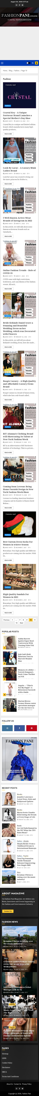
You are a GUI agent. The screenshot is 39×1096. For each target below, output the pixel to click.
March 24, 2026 (21, 1038)
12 (16, 623)
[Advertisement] (19, 43)
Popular (25, 856)
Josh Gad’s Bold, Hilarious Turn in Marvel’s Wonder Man (25, 657)
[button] (2, 63)
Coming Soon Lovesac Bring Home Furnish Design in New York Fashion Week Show (18, 489)
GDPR (4, 1058)
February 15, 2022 (21, 495)
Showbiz (19, 794)
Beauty (19, 825)
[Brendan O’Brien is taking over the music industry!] (9, 877)
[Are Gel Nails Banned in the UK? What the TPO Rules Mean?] (9, 830)
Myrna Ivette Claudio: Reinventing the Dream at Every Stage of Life (26, 814)
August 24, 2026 (24, 804)
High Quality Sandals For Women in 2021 (16, 595)
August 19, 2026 (24, 835)
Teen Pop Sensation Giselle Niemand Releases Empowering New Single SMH (26, 861)
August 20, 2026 (24, 820)
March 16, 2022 (21, 174)
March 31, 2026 (21, 1015)
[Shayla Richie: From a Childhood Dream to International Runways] (9, 846)
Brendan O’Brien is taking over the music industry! (26, 877)
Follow (36, 62)
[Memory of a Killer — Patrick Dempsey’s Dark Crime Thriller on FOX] (10, 674)
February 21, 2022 (21, 390)
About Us (10, 1084)
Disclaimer (6, 1067)
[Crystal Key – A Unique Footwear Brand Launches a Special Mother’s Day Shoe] (19, 95)
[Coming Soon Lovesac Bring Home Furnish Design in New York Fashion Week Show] (19, 469)
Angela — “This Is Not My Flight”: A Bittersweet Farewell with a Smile (26, 688)
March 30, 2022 (21, 121)
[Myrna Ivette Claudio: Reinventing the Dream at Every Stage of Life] (9, 814)
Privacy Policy (26, 1084)
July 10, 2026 (23, 868)
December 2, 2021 (21, 600)
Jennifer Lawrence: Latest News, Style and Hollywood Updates (26, 799)
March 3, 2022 (20, 223)
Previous (7, 620)
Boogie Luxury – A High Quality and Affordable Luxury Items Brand (19, 384)
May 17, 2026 (20, 992)
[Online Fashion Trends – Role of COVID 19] (19, 253)
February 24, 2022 (21, 337)
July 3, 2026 (22, 882)
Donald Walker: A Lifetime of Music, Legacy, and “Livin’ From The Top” (19, 1010)
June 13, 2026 (20, 969)
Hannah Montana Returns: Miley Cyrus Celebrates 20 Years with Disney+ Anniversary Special (19, 1033)
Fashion (7, 106)
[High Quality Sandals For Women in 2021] (19, 577)
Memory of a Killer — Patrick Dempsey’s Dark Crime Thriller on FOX (27, 673)
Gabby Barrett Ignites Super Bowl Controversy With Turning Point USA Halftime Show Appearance (26, 644)
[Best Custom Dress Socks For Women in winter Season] (19, 524)
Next (21, 623)
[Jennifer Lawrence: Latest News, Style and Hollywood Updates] (9, 799)
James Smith (8, 121)
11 (35, 620)
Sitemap (5, 1054)
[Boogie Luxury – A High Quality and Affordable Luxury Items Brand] (19, 364)
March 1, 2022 (20, 276)
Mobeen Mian (9, 992)
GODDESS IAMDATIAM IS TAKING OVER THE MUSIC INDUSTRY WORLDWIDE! (19, 964)
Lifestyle (26, 841)
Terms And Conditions (10, 1076)
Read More (8, 134)
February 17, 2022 (21, 442)
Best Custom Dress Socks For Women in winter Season (18, 543)
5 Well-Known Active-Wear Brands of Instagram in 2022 (17, 219)
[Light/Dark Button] (28, 63)
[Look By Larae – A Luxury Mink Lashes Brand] (19, 151)
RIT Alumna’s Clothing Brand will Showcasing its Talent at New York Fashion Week (18, 436)
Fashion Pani (26, 1094)
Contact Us (8, 911)
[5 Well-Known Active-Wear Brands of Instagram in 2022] (19, 201)
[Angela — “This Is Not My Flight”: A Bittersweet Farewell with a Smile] (10, 689)
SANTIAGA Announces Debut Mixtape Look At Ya (17, 988)
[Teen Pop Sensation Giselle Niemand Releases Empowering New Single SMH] (9, 861)
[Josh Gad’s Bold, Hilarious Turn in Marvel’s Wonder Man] (10, 658)
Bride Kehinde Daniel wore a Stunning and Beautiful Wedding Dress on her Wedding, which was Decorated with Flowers (19, 328)
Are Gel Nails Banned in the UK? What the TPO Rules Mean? (27, 830)
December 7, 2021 (21, 547)
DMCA (4, 1072)
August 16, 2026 (24, 851)
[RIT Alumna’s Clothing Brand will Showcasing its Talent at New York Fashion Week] (19, 416)
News (18, 872)
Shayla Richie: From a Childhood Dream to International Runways (26, 846)
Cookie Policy (7, 1063)
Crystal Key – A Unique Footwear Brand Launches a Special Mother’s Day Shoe (17, 115)
